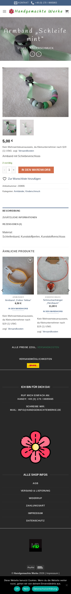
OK (17, 588)
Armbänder (19, 191)
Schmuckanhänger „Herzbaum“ (53, 301)
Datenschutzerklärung (45, 588)
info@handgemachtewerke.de (39, 410)
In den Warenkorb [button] (18, 309)
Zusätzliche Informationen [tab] (19, 217)
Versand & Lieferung (35, 491)
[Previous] (8, 92)
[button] (4, 11)
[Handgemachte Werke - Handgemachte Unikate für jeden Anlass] (36, 11)
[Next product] (32, 54)
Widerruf (35, 498)
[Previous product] (38, 54)
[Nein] (67, 586)
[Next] (63, 92)
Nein (26, 588)
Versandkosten (26, 150)
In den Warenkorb (36, 169)
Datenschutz (35, 520)
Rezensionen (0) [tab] (12, 224)
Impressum (35, 513)
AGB (35, 483)
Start (21, 48)
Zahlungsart (35, 505)
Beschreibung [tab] (11, 211)
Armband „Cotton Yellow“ (18, 300)
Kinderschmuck (42, 48)
